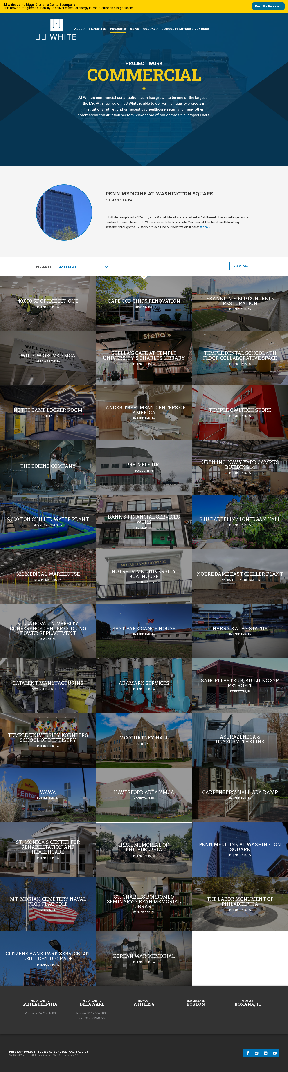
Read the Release (267, 6)
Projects (118, 29)
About (79, 29)
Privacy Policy (22, 1051)
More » (205, 227)
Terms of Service (52, 1051)
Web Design (59, 1055)
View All (240, 266)
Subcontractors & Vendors (185, 29)
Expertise (97, 29)
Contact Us (79, 1051)
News (134, 29)
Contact (150, 29)
